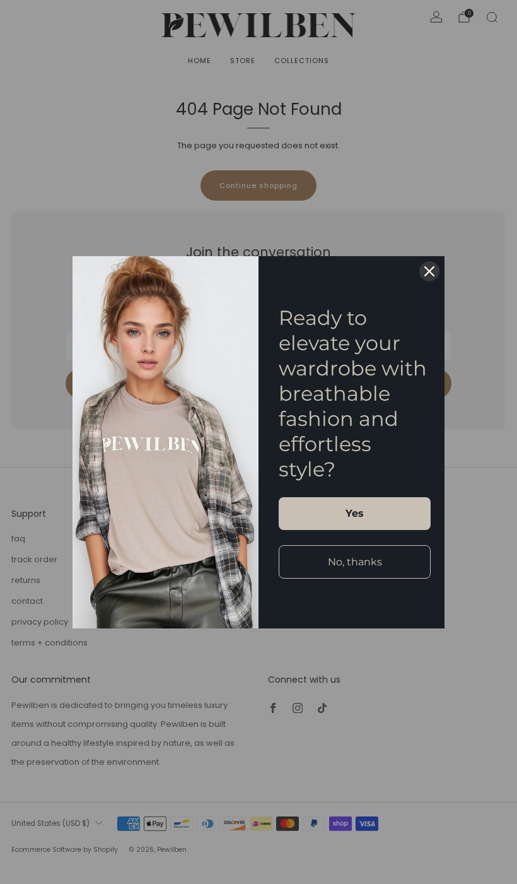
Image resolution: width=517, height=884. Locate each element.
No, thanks (355, 562)
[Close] (429, 271)
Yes (355, 513)
